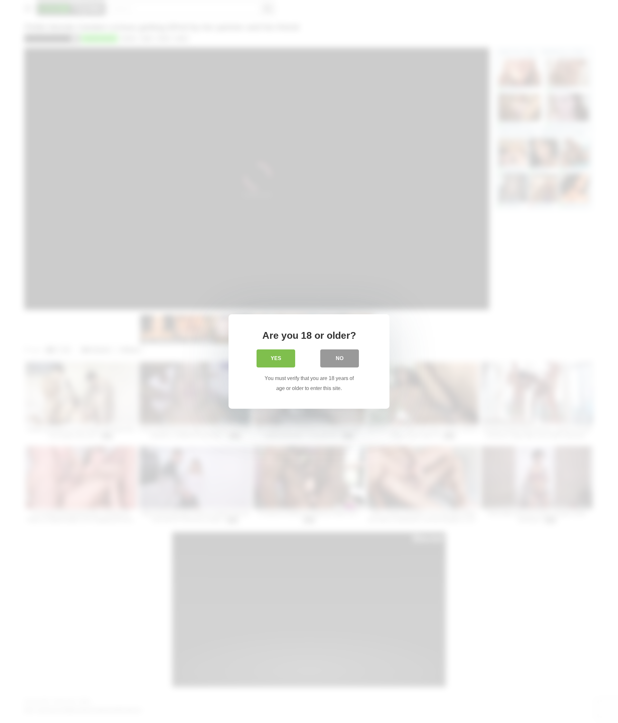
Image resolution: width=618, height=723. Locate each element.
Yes (276, 358)
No (339, 358)
